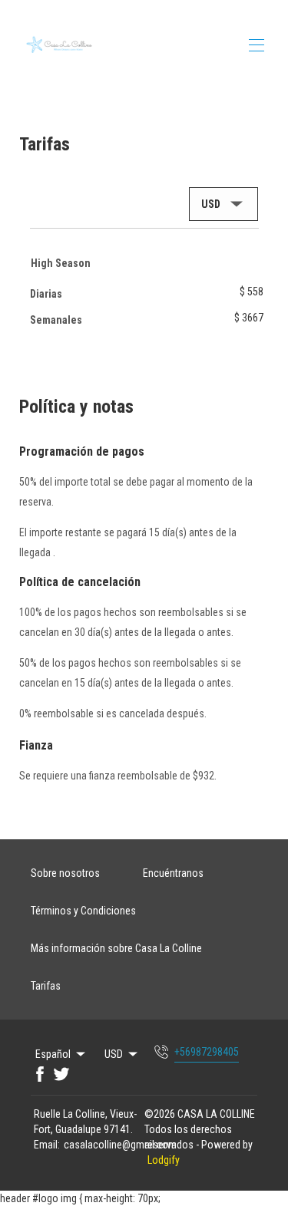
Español (53, 1054)
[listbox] (223, 204)
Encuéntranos (173, 873)
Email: (47, 1144)
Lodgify (163, 1160)
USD (113, 1054)
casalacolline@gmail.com (120, 1144)
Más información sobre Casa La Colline (116, 948)
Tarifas (46, 986)
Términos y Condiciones (83, 910)
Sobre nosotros (65, 873)
